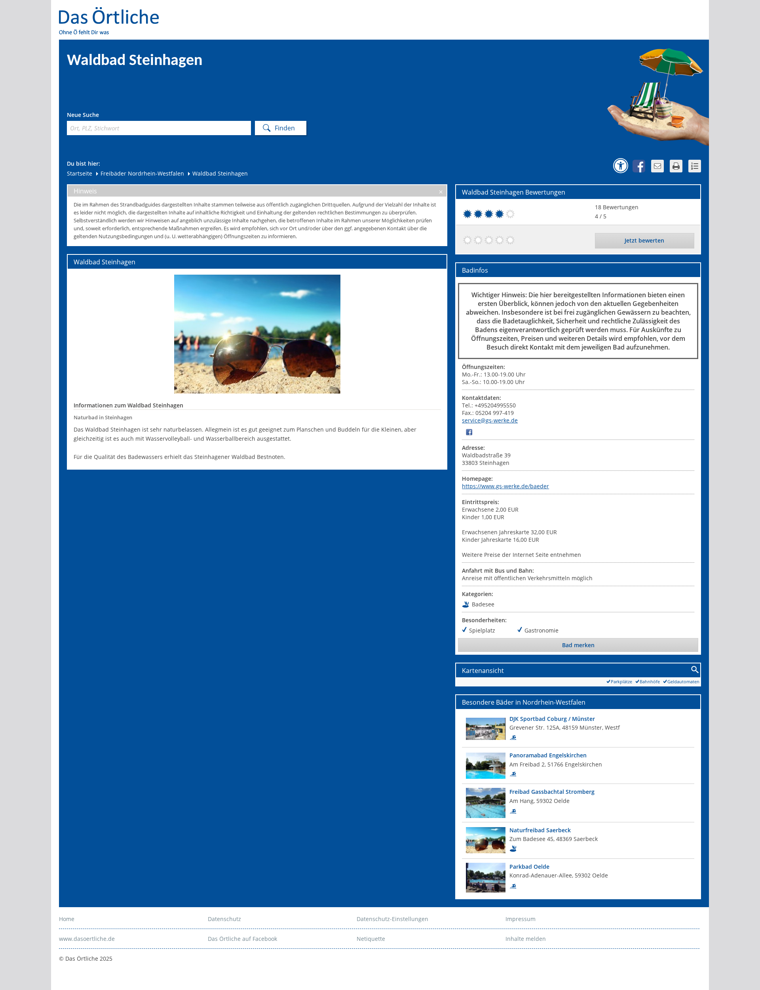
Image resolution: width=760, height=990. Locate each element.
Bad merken (578, 645)
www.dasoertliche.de (87, 938)
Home (66, 919)
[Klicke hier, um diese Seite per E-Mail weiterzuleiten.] (657, 166)
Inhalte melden (525, 938)
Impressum (520, 919)
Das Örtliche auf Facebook (242, 938)
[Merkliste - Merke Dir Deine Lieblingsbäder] (694, 166)
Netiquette (371, 938)
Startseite (79, 173)
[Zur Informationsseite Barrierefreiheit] (621, 166)
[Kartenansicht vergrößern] (695, 670)
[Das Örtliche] (112, 12)
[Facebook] (469, 432)
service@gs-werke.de (490, 420)
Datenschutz (224, 919)
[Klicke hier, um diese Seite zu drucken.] (676, 166)
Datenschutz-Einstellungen (392, 919)
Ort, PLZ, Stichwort (102, 116)
